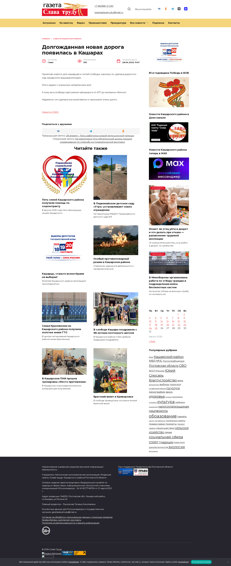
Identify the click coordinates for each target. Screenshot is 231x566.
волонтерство (154, 385)
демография (157, 392)
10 (150, 321)
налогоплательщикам (173, 406)
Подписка (158, 23)
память (182, 416)
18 (156, 324)
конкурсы (177, 397)
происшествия (165, 428)
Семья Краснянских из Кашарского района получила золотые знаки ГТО (61, 329)
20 (167, 324)
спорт (154, 442)
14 (173, 321)
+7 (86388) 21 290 (104, 6)
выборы (164, 384)
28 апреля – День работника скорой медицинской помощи (100, 135)
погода (151, 421)
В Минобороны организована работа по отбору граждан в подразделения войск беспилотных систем (168, 282)
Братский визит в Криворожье (113, 396)
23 (185, 324)
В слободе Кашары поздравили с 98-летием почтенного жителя (115, 331)
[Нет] (227, 562)
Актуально (49, 23)
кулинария (153, 402)
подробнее (73, 562)
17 (150, 324)
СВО (182, 365)
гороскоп (175, 384)
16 (185, 321)
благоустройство (163, 380)
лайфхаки (180, 402)
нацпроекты (158, 411)
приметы (171, 423)
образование (163, 416)
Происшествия (98, 23)
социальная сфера (166, 437)
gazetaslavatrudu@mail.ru (109, 12)
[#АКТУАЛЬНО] (169, 272)
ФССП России (157, 370)
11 (156, 321)
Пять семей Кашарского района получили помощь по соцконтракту (63, 203)
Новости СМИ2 (50, 112)
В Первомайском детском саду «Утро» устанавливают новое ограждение (113, 206)
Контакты (174, 23)
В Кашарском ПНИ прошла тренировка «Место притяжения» (64, 380)
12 (162, 321)
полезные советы (175, 420)
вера (180, 380)
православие (157, 423)
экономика (153, 451)
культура (166, 401)
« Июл (152, 341)
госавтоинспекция (157, 388)
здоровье (157, 396)
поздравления (159, 421)
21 (173, 324)
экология (176, 447)
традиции (166, 442)
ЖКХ (151, 357)
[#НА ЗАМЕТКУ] (169, 223)
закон (169, 392)
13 (167, 321)
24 (150, 328)
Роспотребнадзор (173, 361)
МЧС (159, 361)
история (168, 397)
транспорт (179, 442)
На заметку (66, 23)
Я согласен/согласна (201, 562)
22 (179, 324)
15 (179, 321)
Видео (81, 23)
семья (168, 432)
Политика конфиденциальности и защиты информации (70, 523)
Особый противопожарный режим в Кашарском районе (111, 260)
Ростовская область (163, 365)
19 (162, 324)
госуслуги (173, 388)
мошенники (153, 407)
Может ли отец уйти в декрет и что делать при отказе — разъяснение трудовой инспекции (168, 234)
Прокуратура (118, 23)
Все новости (137, 23)
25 (156, 328)
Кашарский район (169, 357)
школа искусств (158, 447)
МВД (152, 361)
